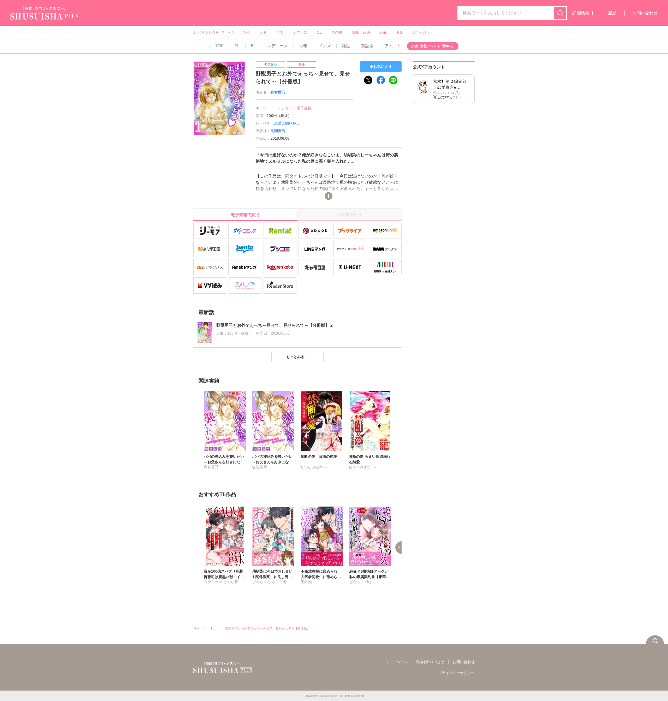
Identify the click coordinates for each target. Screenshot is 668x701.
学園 (279, 32)
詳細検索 (580, 13)
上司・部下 (420, 32)
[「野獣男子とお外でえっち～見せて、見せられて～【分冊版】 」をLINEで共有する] (393, 80)
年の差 (336, 32)
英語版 (367, 46)
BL (253, 46)
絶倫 (383, 32)
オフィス (300, 32)
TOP (219, 46)
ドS (399, 32)
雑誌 (346, 46)
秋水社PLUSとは (430, 662)
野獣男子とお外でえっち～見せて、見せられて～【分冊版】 (267, 628)
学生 (246, 32)
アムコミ (393, 46)
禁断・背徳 (361, 32)
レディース (277, 46)
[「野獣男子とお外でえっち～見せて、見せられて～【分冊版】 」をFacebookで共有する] (381, 80)
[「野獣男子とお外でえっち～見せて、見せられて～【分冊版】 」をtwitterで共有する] (368, 80)
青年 (303, 46)
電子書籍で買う (245, 214)
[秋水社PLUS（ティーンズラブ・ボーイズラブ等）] (44, 16)
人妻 (263, 32)
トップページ (397, 662)
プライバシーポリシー (456, 673)
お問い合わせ (645, 13)
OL (319, 32)
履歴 (612, 13)
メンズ (324, 46)
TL (237, 46)
